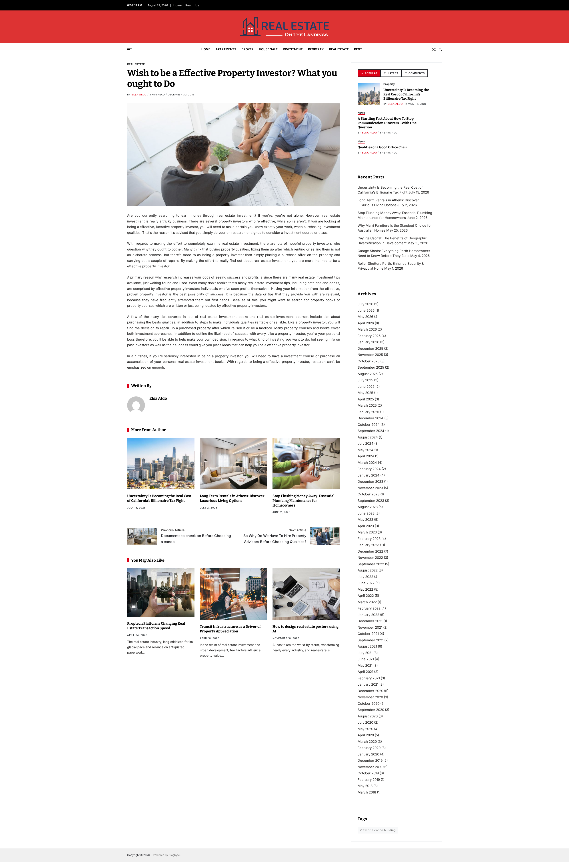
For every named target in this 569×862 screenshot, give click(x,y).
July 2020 (365, 722)
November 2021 (370, 627)
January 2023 (368, 545)
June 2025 (366, 386)
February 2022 (369, 608)
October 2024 (369, 424)
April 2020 (366, 735)
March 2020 (367, 741)
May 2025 (365, 393)
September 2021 (370, 640)
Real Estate (339, 49)
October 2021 (368, 634)
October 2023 (368, 494)
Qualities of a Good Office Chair (382, 147)
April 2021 (365, 672)
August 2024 (368, 437)
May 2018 (365, 786)
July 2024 (365, 443)
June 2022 (366, 583)
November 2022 (370, 557)
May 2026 (365, 317)
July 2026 (365, 304)
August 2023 (368, 507)
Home (177, 5)
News (361, 112)
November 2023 (370, 488)
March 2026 (367, 329)
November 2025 (370, 355)
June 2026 (366, 310)
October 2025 (368, 361)
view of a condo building (378, 830)
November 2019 (370, 767)
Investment (293, 49)
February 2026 (369, 336)
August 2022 (368, 570)
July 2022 (365, 577)
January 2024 (368, 475)
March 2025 (367, 405)
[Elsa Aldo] (136, 405)
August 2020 (368, 716)
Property (316, 49)
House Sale (268, 49)
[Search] (440, 49)
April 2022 (366, 596)
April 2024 (366, 456)
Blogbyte (174, 855)
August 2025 (368, 374)
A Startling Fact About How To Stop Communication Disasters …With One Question (387, 123)
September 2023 (371, 501)
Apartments (226, 49)
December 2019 (370, 760)
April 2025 (366, 399)
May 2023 (365, 519)
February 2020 (369, 748)
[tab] (369, 73)
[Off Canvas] (129, 49)
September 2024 (371, 431)
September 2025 (371, 367)
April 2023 (366, 526)
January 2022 (368, 615)
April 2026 (366, 323)
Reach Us (192, 5)
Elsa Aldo (139, 94)
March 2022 (367, 602)
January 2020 (368, 754)
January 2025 (368, 412)
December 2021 (370, 621)
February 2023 (369, 539)
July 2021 (365, 653)
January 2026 (368, 342)
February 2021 (369, 678)
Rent (358, 49)
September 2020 (371, 710)
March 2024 (367, 462)
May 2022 (365, 589)
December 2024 (370, 418)
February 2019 (369, 779)
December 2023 (370, 481)
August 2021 (367, 646)
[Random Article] (434, 49)
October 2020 (368, 703)
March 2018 (367, 792)
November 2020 (370, 697)
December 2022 (370, 551)
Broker (248, 49)
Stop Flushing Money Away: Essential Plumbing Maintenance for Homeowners (303, 500)
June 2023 (366, 513)
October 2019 (368, 773)
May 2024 (365, 450)
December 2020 (370, 691)
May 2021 (365, 665)
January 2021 (368, 684)
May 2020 (365, 729)
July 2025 (365, 380)
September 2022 (371, 564)
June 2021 (366, 659)
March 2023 (367, 532)
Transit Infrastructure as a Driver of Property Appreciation (230, 628)
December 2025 (370, 348)
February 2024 (369, 469)
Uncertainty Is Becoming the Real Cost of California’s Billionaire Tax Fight (406, 94)
